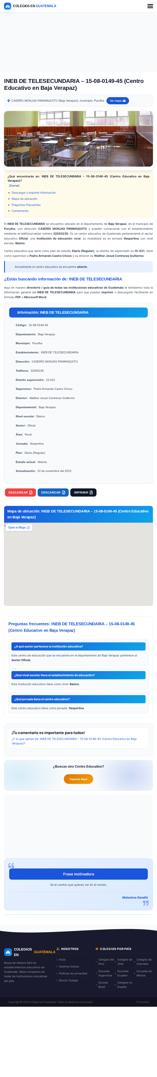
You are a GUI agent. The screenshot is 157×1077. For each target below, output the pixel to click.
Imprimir (81, 492)
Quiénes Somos (69, 966)
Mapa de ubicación (24, 198)
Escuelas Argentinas (105, 973)
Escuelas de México (144, 973)
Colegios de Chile (124, 961)
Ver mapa (115, 100)
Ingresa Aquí (78, 779)
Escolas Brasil (103, 984)
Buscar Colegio (68, 980)
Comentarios (20, 210)
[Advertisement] (78, 42)
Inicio (62, 959)
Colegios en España (124, 984)
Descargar (18, 492)
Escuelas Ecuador (123, 973)
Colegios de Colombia (144, 961)
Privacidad (143, 1001)
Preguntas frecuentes (26, 205)
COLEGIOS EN (34, 952)
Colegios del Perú (106, 961)
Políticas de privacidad (73, 973)
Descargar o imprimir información (34, 192)
